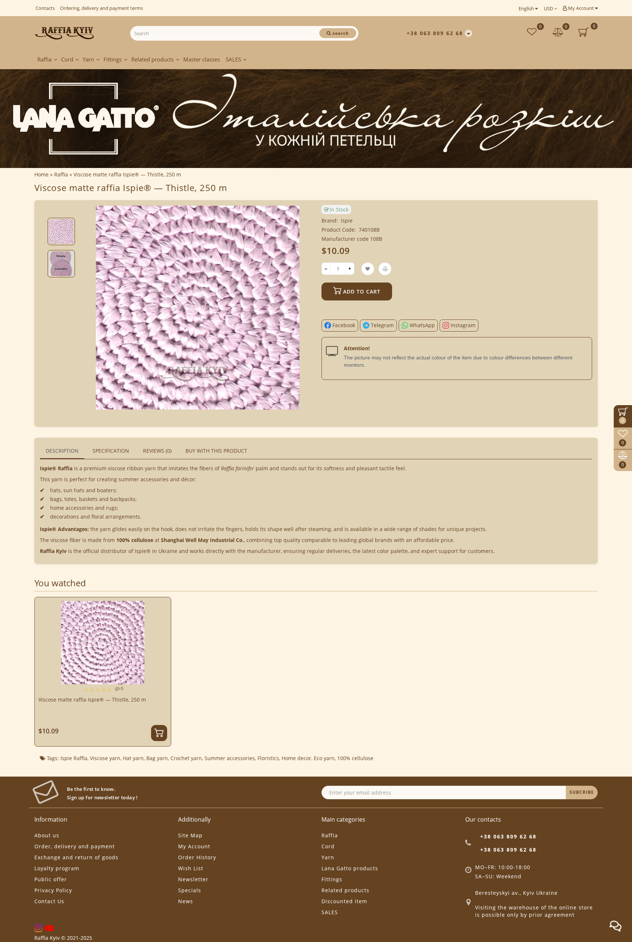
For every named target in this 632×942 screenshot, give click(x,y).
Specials (189, 890)
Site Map (190, 835)
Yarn (88, 59)
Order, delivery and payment (74, 846)
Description (62, 450)
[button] (61, 212)
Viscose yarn (105, 758)
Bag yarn (157, 758)
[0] (558, 33)
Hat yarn (133, 758)
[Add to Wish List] (162, 606)
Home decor (296, 758)
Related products (152, 59)
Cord (67, 59)
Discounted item (344, 901)
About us (46, 835)
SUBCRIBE (581, 792)
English (527, 8)
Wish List (190, 868)
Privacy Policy (53, 890)
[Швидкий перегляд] (162, 631)
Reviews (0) (157, 450)
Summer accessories (229, 758)
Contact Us (49, 901)
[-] (326, 268)
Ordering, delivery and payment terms (101, 8)
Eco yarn (324, 758)
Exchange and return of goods (76, 857)
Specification (111, 450)
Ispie (347, 220)
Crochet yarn (186, 758)
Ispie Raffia (73, 758)
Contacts (45, 8)
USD (549, 8)
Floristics (268, 758)
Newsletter (193, 879)
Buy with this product (216, 450)
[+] (349, 268)
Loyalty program (56, 868)
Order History (197, 857)
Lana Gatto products (349, 868)
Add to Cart (360, 291)
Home (41, 174)
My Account (581, 8)
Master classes (201, 59)
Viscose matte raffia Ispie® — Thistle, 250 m (92, 699)
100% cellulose (355, 758)
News (185, 901)
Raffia (44, 59)
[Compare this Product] (162, 619)
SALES (233, 59)
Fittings (113, 59)
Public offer (50, 879)
